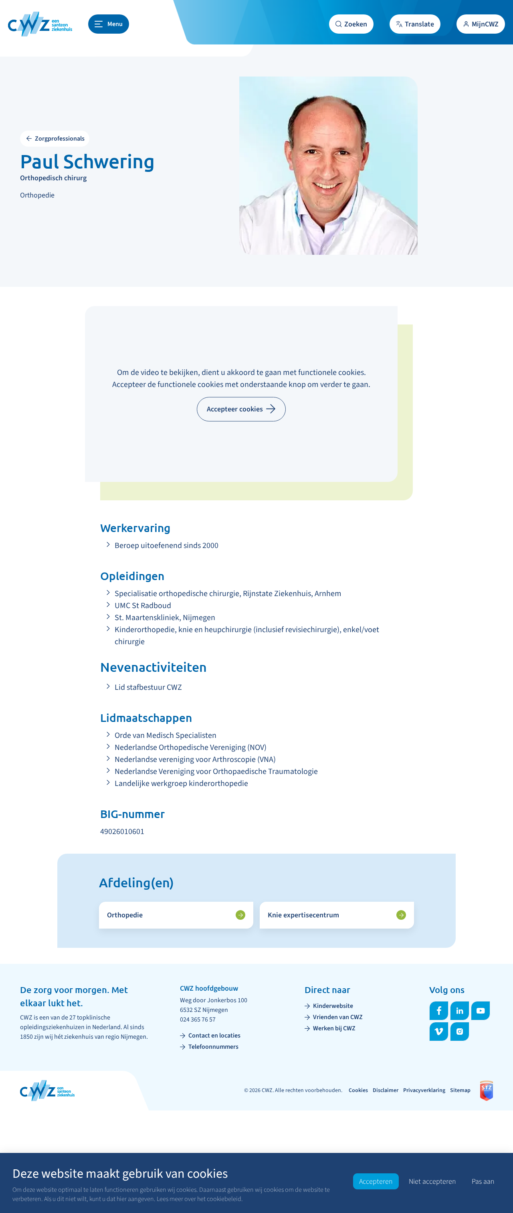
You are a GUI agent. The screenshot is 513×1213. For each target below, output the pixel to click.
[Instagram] (459, 1031)
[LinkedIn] (459, 1010)
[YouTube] (480, 1010)
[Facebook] (438, 1010)
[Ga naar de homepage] (40, 24)
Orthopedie (125, 915)
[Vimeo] (438, 1031)
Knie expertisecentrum (303, 915)
